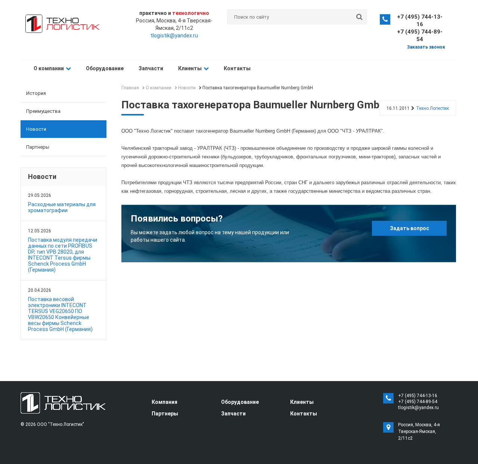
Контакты (237, 68)
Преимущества (43, 111)
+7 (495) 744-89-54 (417, 401)
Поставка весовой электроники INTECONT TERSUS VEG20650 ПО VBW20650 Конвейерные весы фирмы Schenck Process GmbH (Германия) (60, 314)
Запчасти (151, 68)
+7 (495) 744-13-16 (417, 395)
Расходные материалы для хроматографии (62, 207)
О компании (49, 68)
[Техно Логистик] (63, 402)
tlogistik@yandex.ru (174, 35)
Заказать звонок (426, 47)
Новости (36, 129)
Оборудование (105, 68)
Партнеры (37, 147)
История (36, 93)
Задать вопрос (409, 228)
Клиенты (190, 68)
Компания (164, 402)
